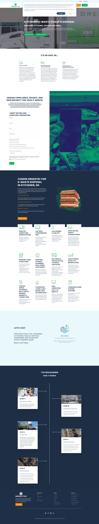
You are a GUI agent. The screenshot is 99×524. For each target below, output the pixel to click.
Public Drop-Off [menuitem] (74, 503)
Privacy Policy (68, 7)
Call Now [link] (85, 5)
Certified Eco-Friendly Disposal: (25, 202)
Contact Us (85, 1)
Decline (70, 13)
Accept (61, 13)
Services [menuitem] (73, 493)
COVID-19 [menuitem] (56, 498)
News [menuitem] (38, 498)
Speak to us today (22, 218)
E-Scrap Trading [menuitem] (74, 500)
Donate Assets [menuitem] (56, 502)
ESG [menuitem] (55, 500)
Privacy (55, 518)
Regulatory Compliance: (23, 208)
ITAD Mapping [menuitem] (73, 498)
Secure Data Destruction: (23, 195)
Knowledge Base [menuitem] (40, 500)
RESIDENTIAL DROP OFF (41, 34)
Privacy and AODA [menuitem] (57, 503)
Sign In (80, 1)
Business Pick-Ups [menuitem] (74, 494)
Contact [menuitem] (55, 496)
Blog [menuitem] (38, 494)
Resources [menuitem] (39, 493)
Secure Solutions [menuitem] (74, 496)
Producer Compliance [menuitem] (75, 502)
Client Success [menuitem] (39, 496)
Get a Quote (18, 504)
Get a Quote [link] (77, 5)
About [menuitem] (55, 493)
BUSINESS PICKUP (29, 34)
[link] (15, 5)
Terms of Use (62, 518)
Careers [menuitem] (55, 494)
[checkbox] (24, 144)
